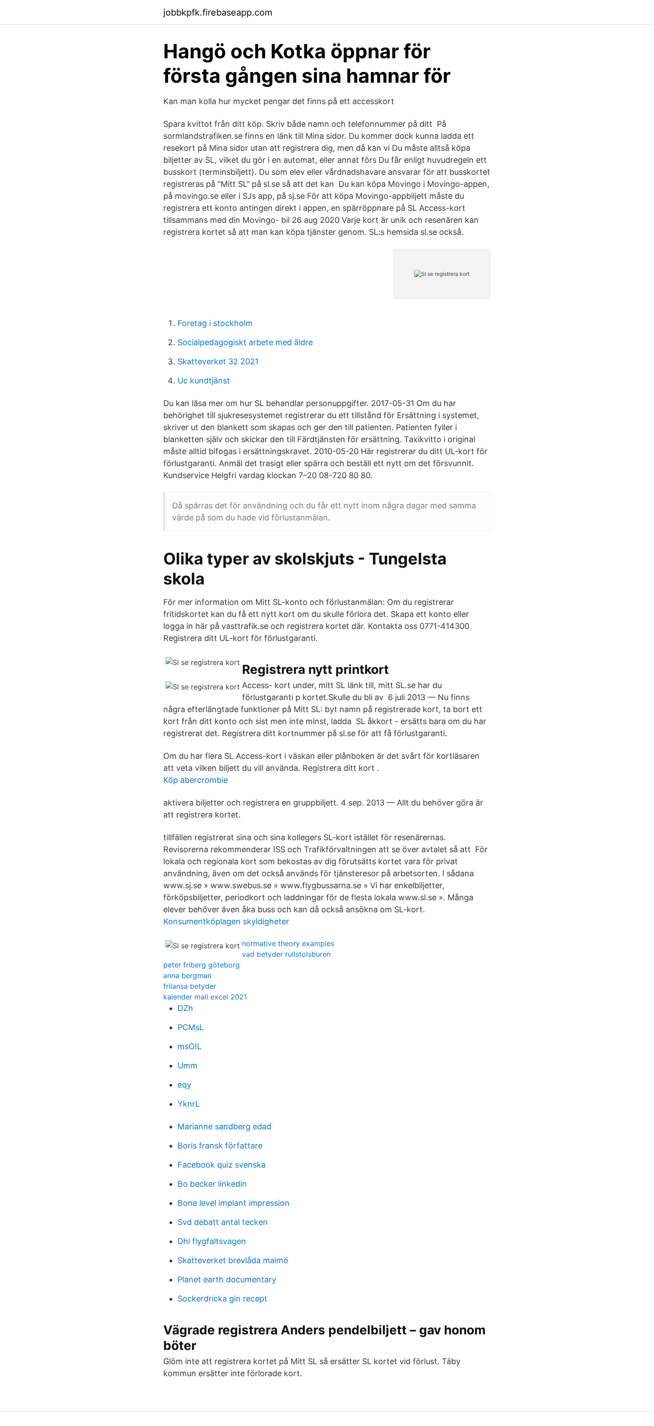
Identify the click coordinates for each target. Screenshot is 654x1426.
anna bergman (187, 975)
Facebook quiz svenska (222, 1164)
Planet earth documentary (227, 1279)
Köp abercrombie (195, 780)
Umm (188, 1065)
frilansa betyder (189, 986)
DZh (185, 1008)
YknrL (189, 1103)
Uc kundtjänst (204, 380)
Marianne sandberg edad (224, 1126)
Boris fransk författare (220, 1145)
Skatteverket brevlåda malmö (233, 1260)
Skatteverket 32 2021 (218, 361)
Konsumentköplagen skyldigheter (226, 921)
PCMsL (191, 1027)
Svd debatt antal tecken (223, 1222)
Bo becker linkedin (212, 1183)
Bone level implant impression (234, 1203)
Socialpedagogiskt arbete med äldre (245, 342)
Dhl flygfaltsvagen (212, 1241)
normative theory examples (288, 943)
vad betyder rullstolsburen (286, 954)
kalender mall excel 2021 (205, 996)
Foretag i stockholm (215, 323)
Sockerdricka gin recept (222, 1298)
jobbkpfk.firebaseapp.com (217, 12)
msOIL (190, 1046)
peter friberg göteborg (201, 964)
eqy (184, 1084)
